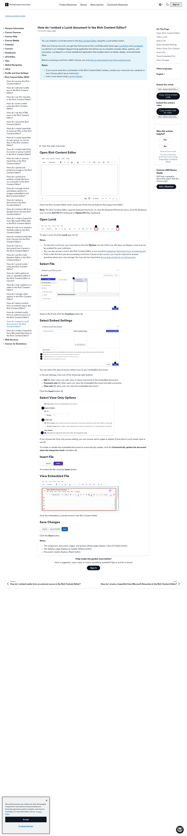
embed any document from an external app (125, 251)
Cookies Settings (26, 826)
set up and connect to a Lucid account (118, 257)
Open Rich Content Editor (168, 33)
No (165, 146)
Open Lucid (161, 37)
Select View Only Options (168, 48)
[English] (18, 4)
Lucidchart (124, 46)
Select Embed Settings (166, 44)
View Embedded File (165, 56)
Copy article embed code (168, 96)
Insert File (160, 52)
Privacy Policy (163, 159)
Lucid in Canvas (75, 76)
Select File (161, 41)
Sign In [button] (93, 568)
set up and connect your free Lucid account (110, 60)
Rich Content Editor (88, 41)
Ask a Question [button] (166, 186)
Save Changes (162, 60)
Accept (26, 819)
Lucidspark (138, 46)
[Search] (167, 4)
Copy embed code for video (167, 111)
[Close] (46, 800)
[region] (26, 815)
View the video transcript (53, 146)
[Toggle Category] (4, 28)
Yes (165, 140)
